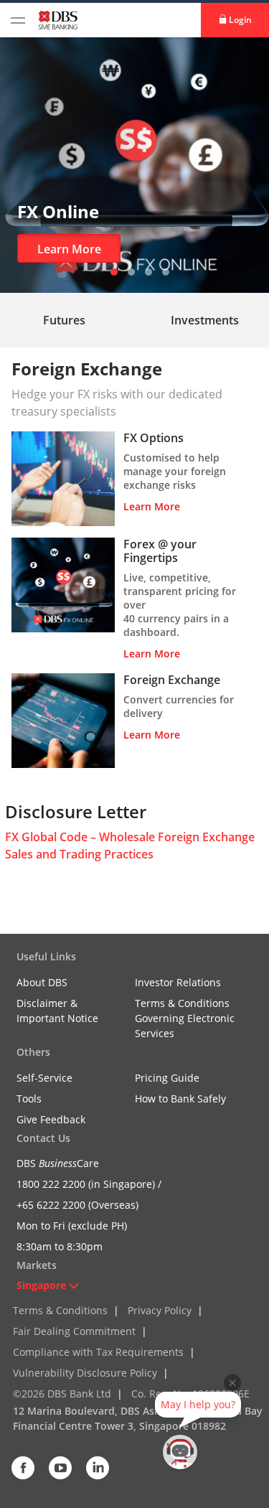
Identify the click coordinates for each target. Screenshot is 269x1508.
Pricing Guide (167, 1078)
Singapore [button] (41, 1285)
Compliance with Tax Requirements (98, 1352)
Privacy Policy (160, 1310)
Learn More (69, 249)
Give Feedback (50, 1119)
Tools (29, 1098)
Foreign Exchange (171, 680)
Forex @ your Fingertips (160, 551)
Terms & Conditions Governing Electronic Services (185, 1018)
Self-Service (44, 1078)
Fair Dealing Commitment (74, 1331)
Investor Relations (178, 982)
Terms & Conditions (60, 1310)
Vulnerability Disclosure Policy (85, 1373)
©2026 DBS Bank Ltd (62, 1393)
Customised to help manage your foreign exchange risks (174, 471)
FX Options (153, 438)
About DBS (41, 982)
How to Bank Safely (180, 1098)
